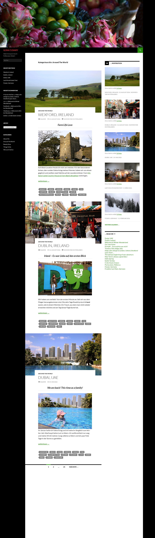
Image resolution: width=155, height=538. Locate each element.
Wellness (82, 194)
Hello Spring (109, 259)
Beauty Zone (7, 144)
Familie (67, 189)
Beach (53, 452)
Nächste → (74, 467)
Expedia (59, 189)
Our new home (110, 244)
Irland (52, 192)
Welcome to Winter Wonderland (116, 242)
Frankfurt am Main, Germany (115, 269)
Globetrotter (54, 454)
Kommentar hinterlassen (73, 119)
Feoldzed (6, 106)
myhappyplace (62, 192)
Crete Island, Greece (112, 263)
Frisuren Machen (8, 94)
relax (58, 194)
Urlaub (42, 326)
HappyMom (53, 324)
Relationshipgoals (46, 194)
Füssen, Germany (111, 218)
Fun (81, 189)
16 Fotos (119, 121)
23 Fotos (119, 88)
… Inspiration (116, 63)
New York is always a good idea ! (116, 257)
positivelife (79, 324)
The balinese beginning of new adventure (119, 255)
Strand (49, 457)
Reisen (88, 324)
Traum (65, 194)
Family (75, 189)
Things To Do (7, 147)
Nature (72, 192)
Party (70, 324)
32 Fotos (119, 153)
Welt (59, 326)
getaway (43, 454)
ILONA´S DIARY (10, 50)
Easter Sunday (110, 261)
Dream (51, 189)
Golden (64, 454)
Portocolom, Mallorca (112, 265)
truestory (58, 457)
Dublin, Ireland (53, 245)
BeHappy (43, 189)
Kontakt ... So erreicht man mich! (116, 246)
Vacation (51, 326)
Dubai (60, 452)
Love (81, 454)
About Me (6, 139)
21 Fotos (119, 184)
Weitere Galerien (112, 225)
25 (64, 467)
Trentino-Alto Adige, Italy (114, 248)
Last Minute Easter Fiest (113, 188)
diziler (5, 115)
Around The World (45, 111)
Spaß (42, 457)
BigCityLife (52, 321)
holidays (73, 454)
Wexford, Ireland (56, 114)
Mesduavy (6, 111)
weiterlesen (43, 181)
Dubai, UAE (48, 377)
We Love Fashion (8, 150)
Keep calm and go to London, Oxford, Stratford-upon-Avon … (12, 96)
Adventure (44, 452)
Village (73, 194)
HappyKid (43, 192)
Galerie (43, 119)
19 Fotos (119, 214)
